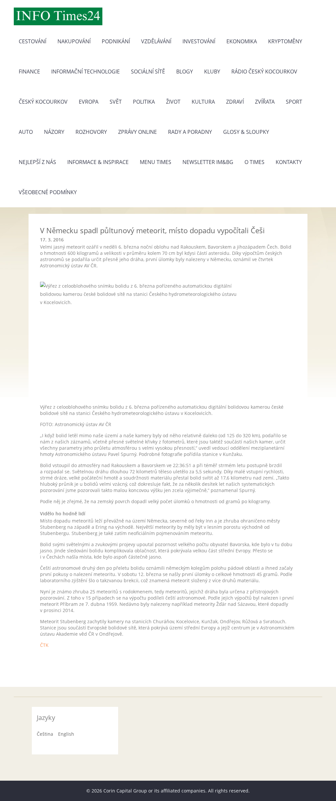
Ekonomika (241, 41)
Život (173, 101)
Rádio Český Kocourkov (264, 71)
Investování (198, 41)
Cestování (32, 41)
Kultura (203, 101)
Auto (26, 131)
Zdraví (235, 101)
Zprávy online (137, 131)
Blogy (184, 71)
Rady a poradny (190, 131)
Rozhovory (91, 131)
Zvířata (265, 101)
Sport (294, 101)
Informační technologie (85, 71)
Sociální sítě (148, 71)
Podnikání (116, 41)
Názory (54, 131)
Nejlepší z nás (37, 162)
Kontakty (289, 162)
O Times (254, 162)
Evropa (88, 101)
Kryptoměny (285, 41)
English (66, 734)
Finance (29, 71)
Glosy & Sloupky (246, 131)
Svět (116, 101)
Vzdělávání (156, 41)
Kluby (212, 71)
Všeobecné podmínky (48, 192)
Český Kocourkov (43, 101)
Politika (144, 101)
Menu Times (155, 162)
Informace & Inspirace (98, 162)
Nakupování (74, 41)
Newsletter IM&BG (207, 162)
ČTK (44, 645)
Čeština (45, 734)
